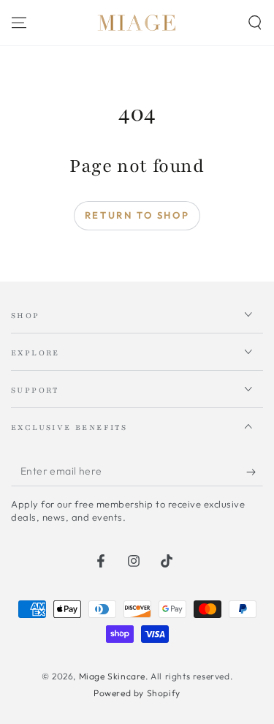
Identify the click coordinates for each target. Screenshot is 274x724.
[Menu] (19, 22)
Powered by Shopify (137, 692)
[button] (255, 22)
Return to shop (137, 215)
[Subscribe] (254, 472)
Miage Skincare (112, 676)
